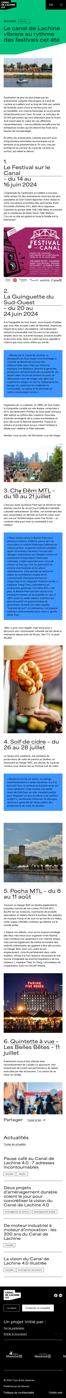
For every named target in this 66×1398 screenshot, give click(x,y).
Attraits (22, 1174)
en (51, 4)
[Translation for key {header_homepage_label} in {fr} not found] (8, 5)
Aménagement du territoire (17, 1212)
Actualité (9, 1174)
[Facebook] (56, 1295)
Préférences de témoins (16, 1386)
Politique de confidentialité (19, 1392)
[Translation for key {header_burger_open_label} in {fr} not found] (61, 5)
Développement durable (44, 1212)
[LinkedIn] (60, 1295)
